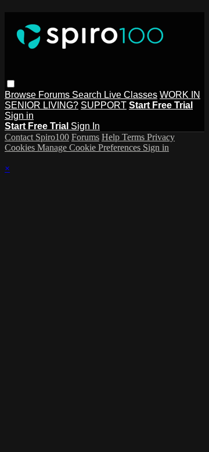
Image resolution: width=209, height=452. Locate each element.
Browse (21, 95)
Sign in (19, 116)
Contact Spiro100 (37, 137)
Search (88, 95)
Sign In (85, 126)
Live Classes (130, 95)
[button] (11, 84)
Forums (55, 95)
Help (112, 137)
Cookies (21, 147)
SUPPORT (104, 105)
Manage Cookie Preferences (90, 147)
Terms (134, 137)
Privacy (161, 137)
